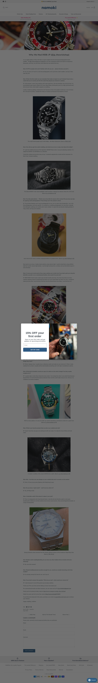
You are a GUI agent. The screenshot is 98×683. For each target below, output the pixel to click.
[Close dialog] (75, 325)
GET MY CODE (35, 349)
